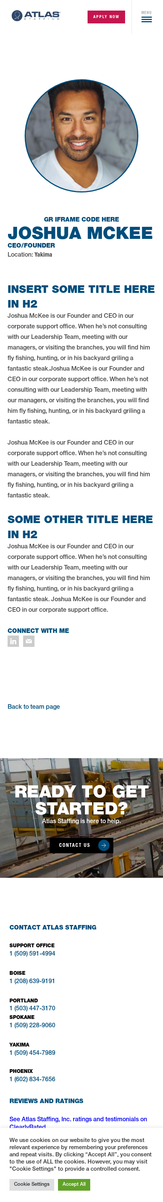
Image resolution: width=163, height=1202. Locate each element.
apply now (106, 16)
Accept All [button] (74, 1184)
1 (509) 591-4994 (32, 954)
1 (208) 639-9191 (32, 982)
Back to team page (34, 708)
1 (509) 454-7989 (32, 1054)
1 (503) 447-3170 (32, 1009)
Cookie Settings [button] (32, 1184)
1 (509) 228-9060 (32, 1026)
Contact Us (75, 845)
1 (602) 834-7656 (32, 1080)
